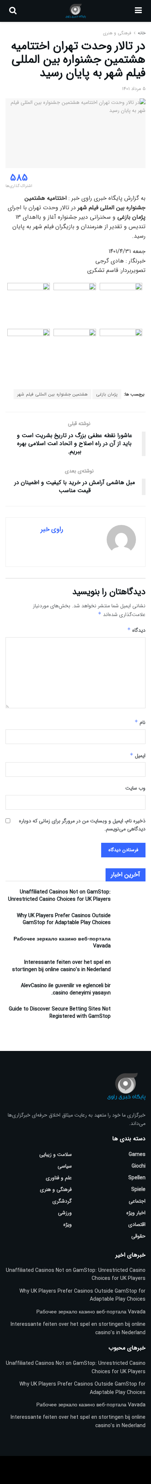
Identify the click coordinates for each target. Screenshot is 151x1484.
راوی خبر (52, 529)
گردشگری (62, 1201)
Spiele (138, 1189)
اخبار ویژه (136, 1213)
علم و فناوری (59, 1178)
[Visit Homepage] (76, 11)
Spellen (137, 1178)
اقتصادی (137, 1224)
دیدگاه (136, 630)
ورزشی (65, 1213)
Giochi (139, 1166)
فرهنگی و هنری (117, 33)
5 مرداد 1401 (134, 89)
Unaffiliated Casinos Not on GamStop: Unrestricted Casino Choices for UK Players (59, 895)
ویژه (67, 1224)
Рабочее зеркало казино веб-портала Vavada (62, 942)
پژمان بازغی (107, 394)
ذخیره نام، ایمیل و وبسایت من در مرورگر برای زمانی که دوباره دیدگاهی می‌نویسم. (82, 825)
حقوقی (138, 1236)
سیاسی (65, 1166)
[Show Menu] (138, 11)
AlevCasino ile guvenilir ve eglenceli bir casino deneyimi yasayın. (66, 989)
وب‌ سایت (135, 788)
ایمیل (138, 756)
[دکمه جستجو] (12, 11)
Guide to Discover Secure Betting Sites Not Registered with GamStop (60, 1012)
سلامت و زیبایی (55, 1154)
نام (140, 722)
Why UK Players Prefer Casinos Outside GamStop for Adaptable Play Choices (64, 919)
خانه (141, 33)
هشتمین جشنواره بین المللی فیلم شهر (52, 394)
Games (137, 1154)
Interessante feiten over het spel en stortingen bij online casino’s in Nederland (61, 966)
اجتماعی (137, 1201)
